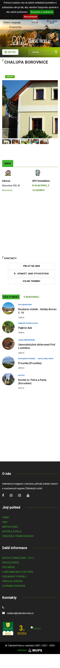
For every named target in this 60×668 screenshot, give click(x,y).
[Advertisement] (30, 424)
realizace (22, 650)
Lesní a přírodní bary (26, 340)
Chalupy (10, 76)
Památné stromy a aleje (28, 323)
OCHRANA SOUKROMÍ (13, 585)
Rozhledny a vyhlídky (26, 358)
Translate (18, 31)
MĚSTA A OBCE (10, 526)
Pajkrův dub (25, 327)
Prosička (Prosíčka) (30, 363)
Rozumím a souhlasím (42, 12)
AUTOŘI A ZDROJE (12, 531)
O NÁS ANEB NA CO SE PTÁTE (17, 572)
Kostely (21, 375)
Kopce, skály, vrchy (45, 358)
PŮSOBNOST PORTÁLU (14, 576)
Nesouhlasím (30, 16)
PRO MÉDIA (8, 567)
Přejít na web (31, 266)
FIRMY (5, 517)
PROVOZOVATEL (11, 562)
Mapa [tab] (8, 163)
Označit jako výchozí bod (32, 273)
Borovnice (7, 190)
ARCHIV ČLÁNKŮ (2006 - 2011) (18, 558)
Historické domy (25, 304)
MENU (11, 52)
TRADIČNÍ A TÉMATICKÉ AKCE (18, 536)
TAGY (5, 522)
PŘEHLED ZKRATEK (12, 581)
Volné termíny (31, 281)
